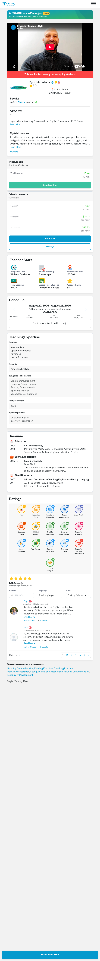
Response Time (18, 272)
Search (12, 591)
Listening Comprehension (20, 668)
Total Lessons (17, 285)
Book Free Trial (50, 955)
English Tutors (14, 681)
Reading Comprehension (76, 672)
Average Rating (74, 285)
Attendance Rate (75, 272)
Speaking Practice (63, 668)
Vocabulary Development (20, 675)
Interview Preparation (18, 672)
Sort (68, 591)
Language (42, 591)
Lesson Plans (56, 672)
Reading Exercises (43, 668)
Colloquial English (39, 672)
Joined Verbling (46, 272)
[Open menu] (93, 4)
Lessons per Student (49, 285)
